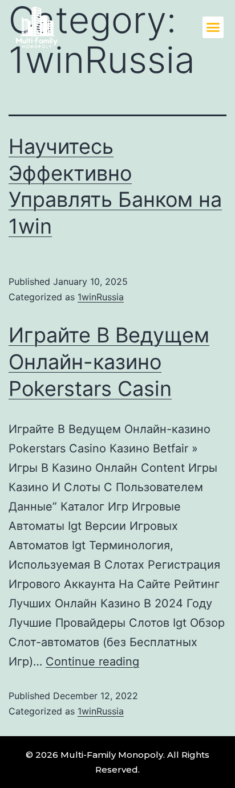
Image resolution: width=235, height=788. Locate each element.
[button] (213, 27)
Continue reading (92, 661)
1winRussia (101, 297)
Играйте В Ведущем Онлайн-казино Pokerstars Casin (109, 361)
